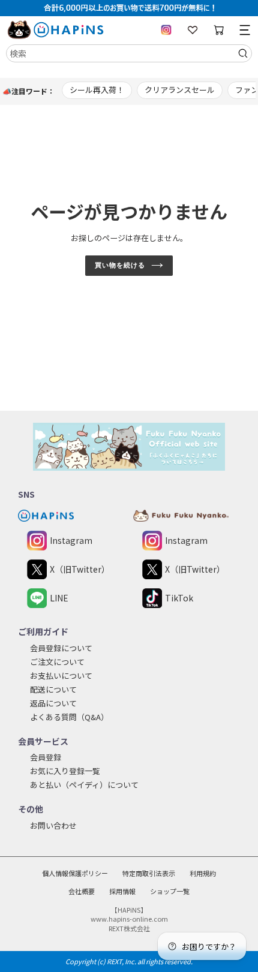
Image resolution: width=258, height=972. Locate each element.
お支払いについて (61, 675)
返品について (53, 703)
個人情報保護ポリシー (75, 873)
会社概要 (81, 891)
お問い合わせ (53, 825)
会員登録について (61, 648)
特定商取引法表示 (148, 873)
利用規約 (203, 873)
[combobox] (129, 53)
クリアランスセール (180, 89)
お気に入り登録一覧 (65, 771)
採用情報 (122, 891)
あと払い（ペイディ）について (84, 785)
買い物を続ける (120, 265)
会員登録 (45, 757)
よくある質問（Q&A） (69, 717)
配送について (53, 689)
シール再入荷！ (97, 89)
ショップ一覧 (170, 891)
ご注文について (57, 662)
